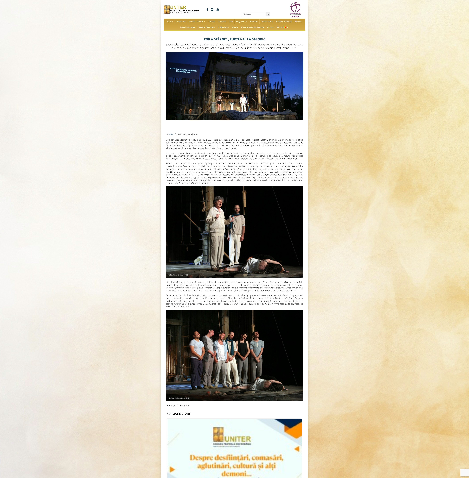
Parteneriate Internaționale (252, 27)
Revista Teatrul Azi (207, 27)
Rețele (235, 27)
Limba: (280, 27)
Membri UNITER (196, 21)
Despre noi (180, 21)
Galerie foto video (187, 27)
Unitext (298, 21)
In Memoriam (223, 27)
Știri (231, 21)
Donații (212, 21)
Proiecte (253, 21)
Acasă (170, 21)
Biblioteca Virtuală (284, 21)
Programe (240, 21)
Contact (270, 27)
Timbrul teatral (267, 21)
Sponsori (222, 21)
